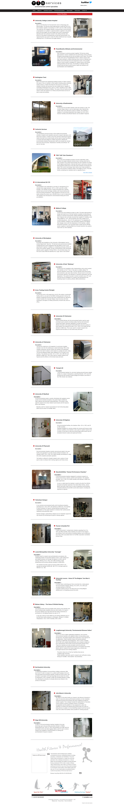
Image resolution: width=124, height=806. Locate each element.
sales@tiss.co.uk (88, 797)
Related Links (54, 800)
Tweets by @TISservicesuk (38, 755)
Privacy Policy (60, 800)
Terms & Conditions (68, 800)
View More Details (87, 172)
